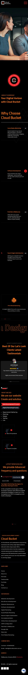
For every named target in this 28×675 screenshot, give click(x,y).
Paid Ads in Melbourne (14, 212)
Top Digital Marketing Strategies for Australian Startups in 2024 (12, 485)
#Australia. (19, 657)
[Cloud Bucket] (6, 3)
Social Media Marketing (14, 128)
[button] (12, 524)
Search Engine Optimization (15, 253)
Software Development (14, 171)
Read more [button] (24, 377)
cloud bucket (17, 477)
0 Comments (16, 481)
